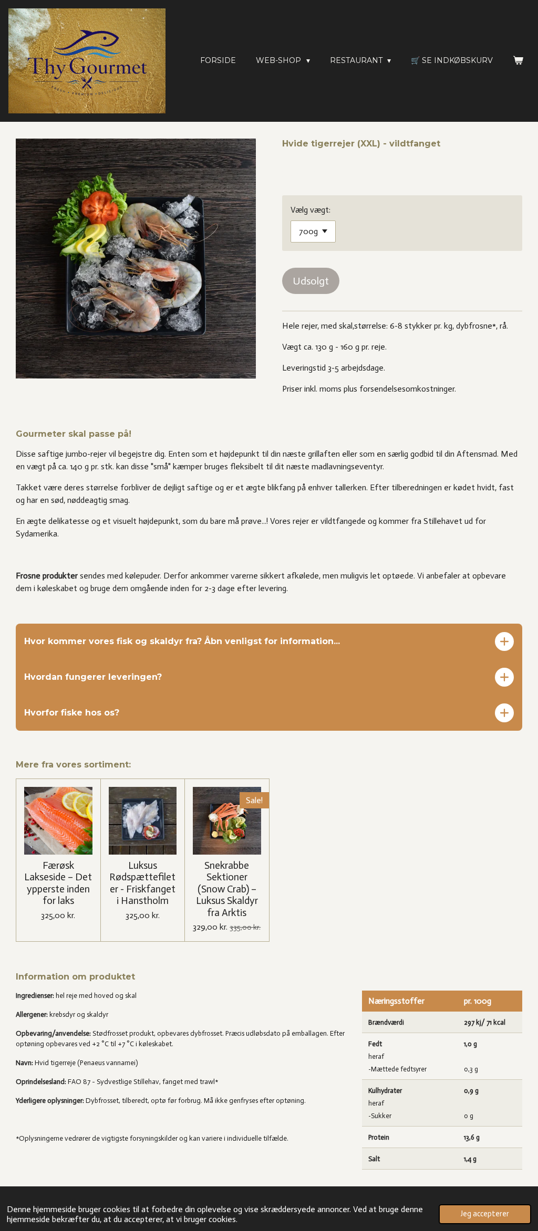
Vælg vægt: (310, 210)
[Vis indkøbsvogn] (518, 60)
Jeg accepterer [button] (485, 1213)
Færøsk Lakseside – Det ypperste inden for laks (58, 883)
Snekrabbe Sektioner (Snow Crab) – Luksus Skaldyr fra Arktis (227, 889)
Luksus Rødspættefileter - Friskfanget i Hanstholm (142, 883)
